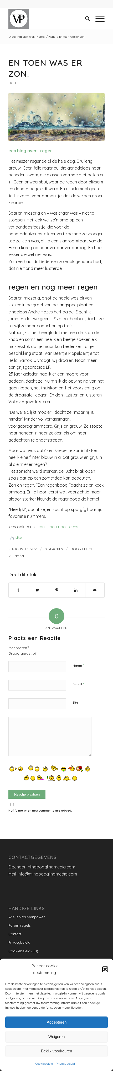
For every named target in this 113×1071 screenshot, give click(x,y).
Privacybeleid (65, 1063)
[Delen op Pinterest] (56, 590)
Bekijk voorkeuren (56, 1051)
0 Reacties (54, 549)
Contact (14, 934)
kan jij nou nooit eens (58, 526)
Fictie (13, 83)
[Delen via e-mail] (94, 590)
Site (75, 702)
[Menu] (97, 18)
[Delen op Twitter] (37, 590)
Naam (78, 665)
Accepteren (56, 1022)
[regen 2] (56, 117)
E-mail (78, 684)
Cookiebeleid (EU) (23, 951)
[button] (105, 969)
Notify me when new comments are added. (40, 810)
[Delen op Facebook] (18, 590)
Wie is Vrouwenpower (26, 917)
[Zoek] (85, 18)
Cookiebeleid (44, 1063)
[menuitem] (85, 18)
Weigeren (56, 1036)
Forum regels (19, 925)
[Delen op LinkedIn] (75, 590)
